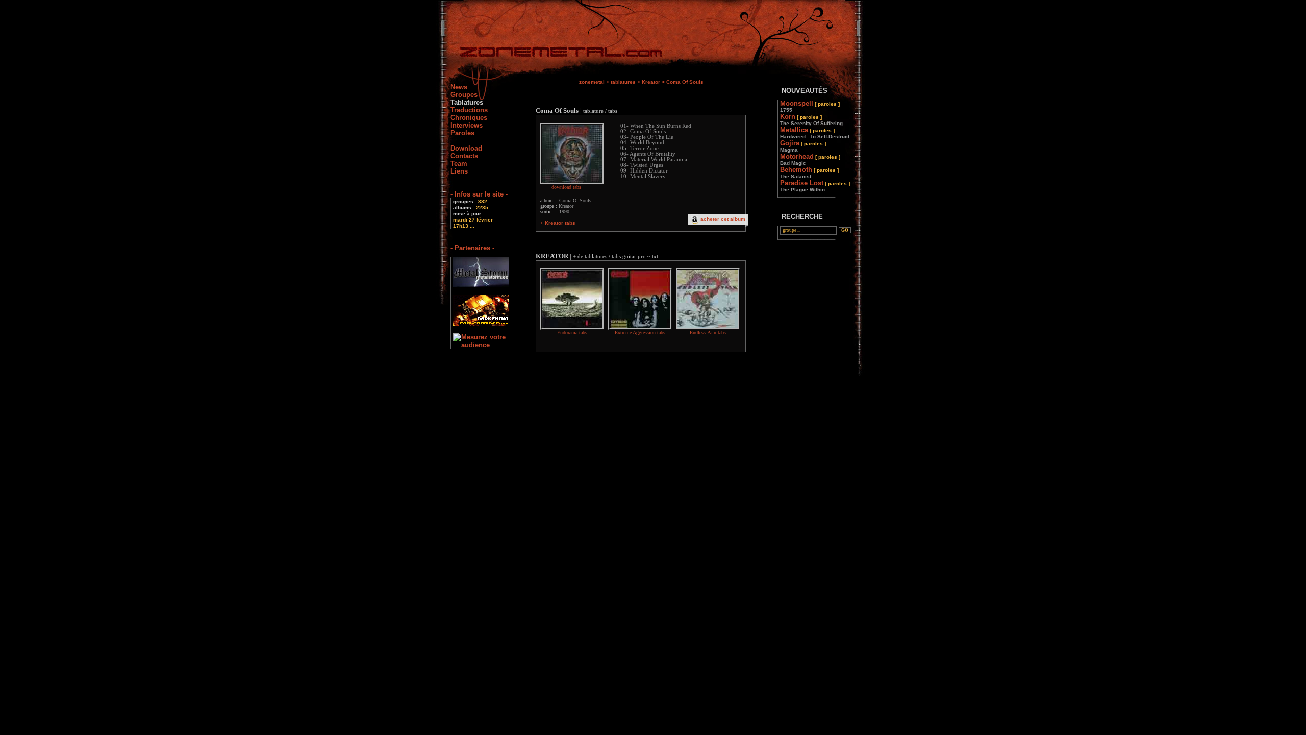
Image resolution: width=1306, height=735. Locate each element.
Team (458, 163)
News (458, 87)
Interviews (466, 125)
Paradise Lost (815, 185)
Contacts (464, 156)
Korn (811, 119)
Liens (459, 171)
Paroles (462, 133)
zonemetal (592, 82)
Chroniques (468, 117)
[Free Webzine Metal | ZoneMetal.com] (550, 54)
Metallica (814, 132)
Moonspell (810, 106)
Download (466, 148)
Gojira (803, 146)
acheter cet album (722, 219)
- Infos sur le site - (479, 194)
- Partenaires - (472, 248)
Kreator (651, 82)
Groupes (464, 95)
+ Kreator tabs (557, 223)
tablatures (623, 82)
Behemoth (809, 172)
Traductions (469, 110)
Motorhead (810, 159)
